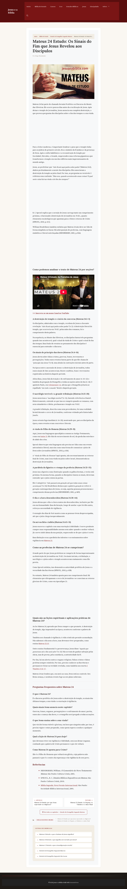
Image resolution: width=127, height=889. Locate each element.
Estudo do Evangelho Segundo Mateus (61, 36)
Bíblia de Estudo (40, 6)
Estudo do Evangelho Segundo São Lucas (53, 856)
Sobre (105, 6)
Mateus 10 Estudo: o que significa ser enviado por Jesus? (58, 840)
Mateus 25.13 (43, 643)
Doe (60, 6)
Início (28, 6)
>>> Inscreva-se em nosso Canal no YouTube (51, 313)
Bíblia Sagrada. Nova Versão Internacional (59, 785)
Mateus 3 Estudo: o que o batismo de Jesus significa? (56, 834)
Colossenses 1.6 (54, 385)
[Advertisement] (63, 131)
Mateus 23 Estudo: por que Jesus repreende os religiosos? (74, 819)
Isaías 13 (43, 436)
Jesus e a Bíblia (12, 11)
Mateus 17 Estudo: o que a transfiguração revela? (55, 845)
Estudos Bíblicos (72, 6)
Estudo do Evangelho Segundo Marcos (52, 851)
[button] (27, 15)
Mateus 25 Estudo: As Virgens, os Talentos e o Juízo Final (74, 821)
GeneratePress (74, 882)
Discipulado (94, 6)
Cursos (52, 6)
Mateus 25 (48, 540)
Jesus (84, 6)
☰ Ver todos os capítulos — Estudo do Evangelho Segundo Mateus (63, 812)
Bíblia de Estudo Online (45, 820)
